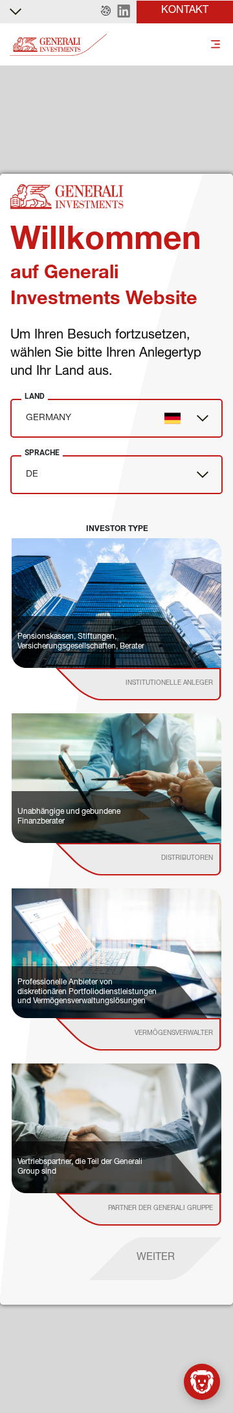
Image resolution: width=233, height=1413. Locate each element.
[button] (105, 11)
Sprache (42, 452)
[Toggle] (216, 45)
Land (35, 396)
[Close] (215, 1358)
